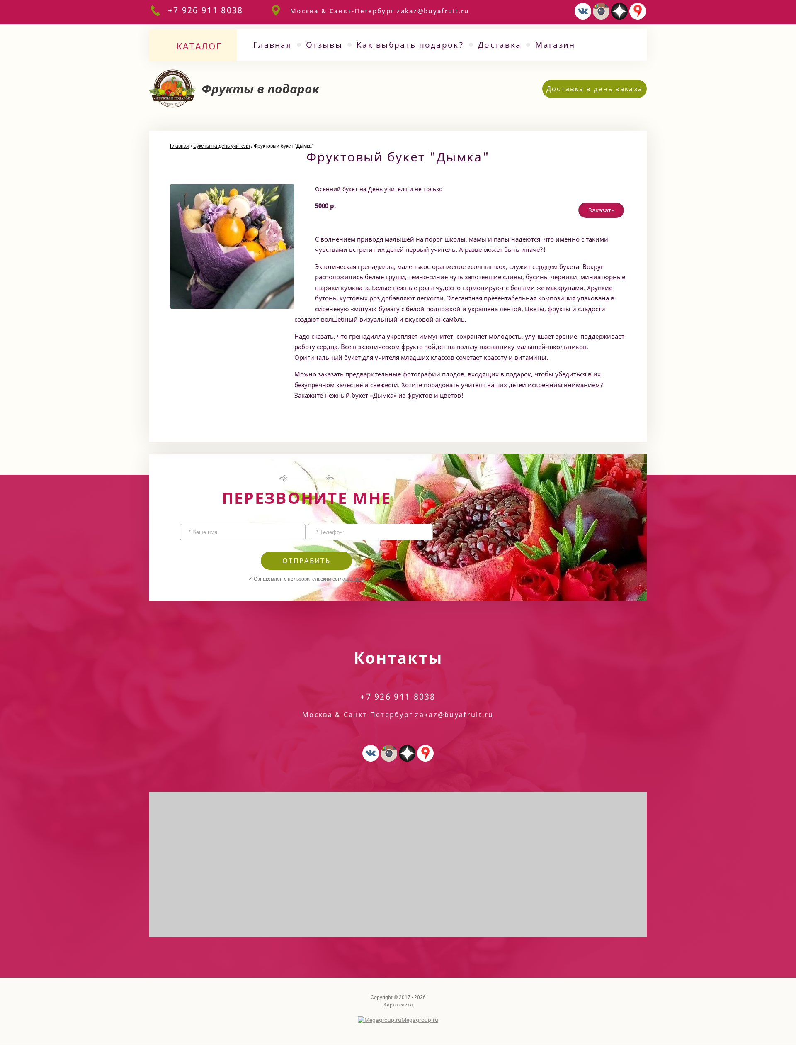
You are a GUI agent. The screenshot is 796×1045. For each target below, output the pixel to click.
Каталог (199, 46)
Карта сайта (398, 1005)
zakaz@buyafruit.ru (433, 11)
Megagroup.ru (419, 1019)
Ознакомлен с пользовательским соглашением (309, 579)
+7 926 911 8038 (205, 10)
